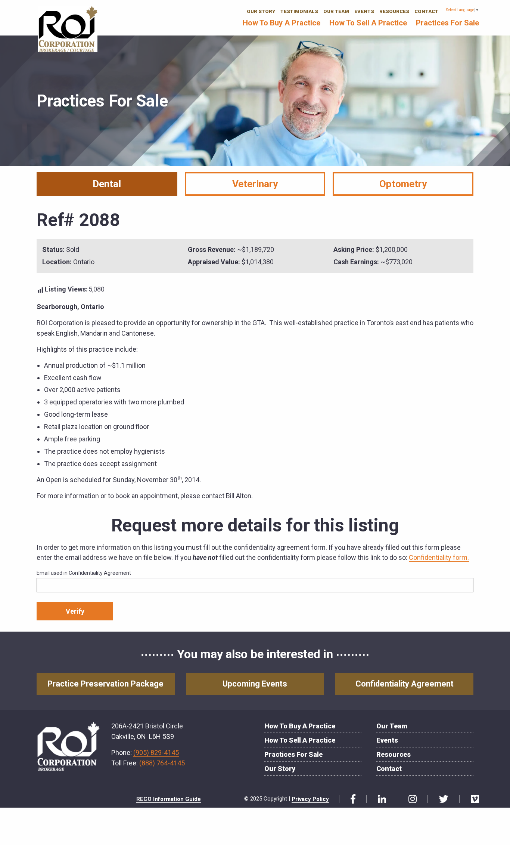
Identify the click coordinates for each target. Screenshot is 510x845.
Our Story (261, 11)
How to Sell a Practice (368, 22)
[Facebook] (350, 799)
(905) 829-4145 (156, 752)
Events (364, 11)
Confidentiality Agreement (404, 683)
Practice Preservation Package (105, 683)
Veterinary (255, 183)
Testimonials (299, 11)
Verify (75, 611)
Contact (426, 11)
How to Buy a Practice (281, 22)
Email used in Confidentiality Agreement (84, 573)
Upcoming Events (255, 683)
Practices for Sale (447, 22)
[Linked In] (379, 799)
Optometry (403, 183)
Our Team (336, 11)
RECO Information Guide (168, 799)
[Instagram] (410, 799)
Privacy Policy (310, 799)
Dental (107, 183)
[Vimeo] (472, 799)
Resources (394, 11)
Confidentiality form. (439, 557)
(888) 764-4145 (162, 763)
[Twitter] (440, 799)
